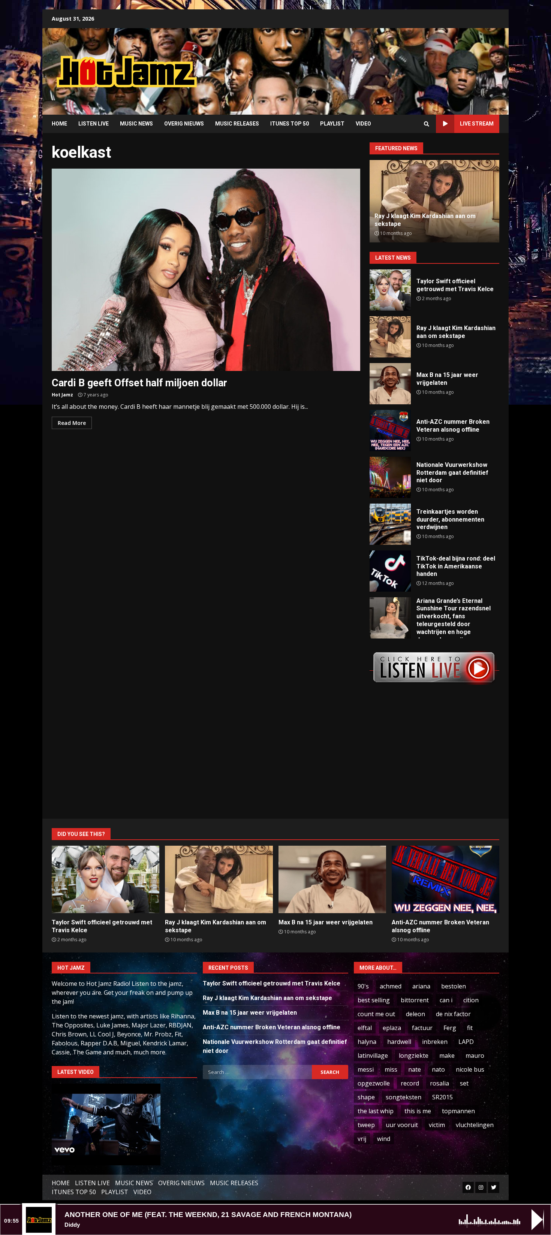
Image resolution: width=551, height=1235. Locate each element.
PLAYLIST (332, 124)
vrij (362, 1139)
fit (470, 1028)
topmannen (458, 1111)
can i (446, 1000)
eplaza (392, 1028)
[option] (434, 201)
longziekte (413, 1055)
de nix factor (453, 1014)
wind (383, 1139)
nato (438, 1069)
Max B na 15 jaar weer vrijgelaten (390, 383)
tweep (366, 1125)
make (447, 1055)
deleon (415, 1014)
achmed (390, 986)
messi (366, 1069)
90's (363, 986)
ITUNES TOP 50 (289, 124)
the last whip (376, 1111)
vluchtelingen (475, 1125)
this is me (417, 1111)
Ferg (449, 1028)
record (410, 1083)
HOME (59, 124)
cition (471, 1000)
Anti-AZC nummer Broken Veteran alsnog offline (390, 430)
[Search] (426, 124)
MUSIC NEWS (136, 124)
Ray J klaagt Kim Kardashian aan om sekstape (390, 336)
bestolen (453, 986)
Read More (72, 422)
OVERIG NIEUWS (184, 124)
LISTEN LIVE (93, 124)
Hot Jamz (62, 395)
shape (366, 1097)
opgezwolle (374, 1083)
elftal (365, 1028)
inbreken (435, 1042)
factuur (422, 1028)
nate (414, 1069)
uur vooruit (402, 1125)
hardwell (399, 1042)
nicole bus (470, 1069)
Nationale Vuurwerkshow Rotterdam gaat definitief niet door (390, 477)
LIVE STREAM (477, 124)
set (464, 1083)
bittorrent (415, 1000)
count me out (376, 1014)
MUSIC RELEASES (237, 124)
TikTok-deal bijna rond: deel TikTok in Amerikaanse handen (390, 571)
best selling (374, 1000)
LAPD (466, 1042)
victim (437, 1125)
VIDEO (363, 124)
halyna (367, 1042)
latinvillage (373, 1055)
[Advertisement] (371, 65)
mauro (475, 1055)
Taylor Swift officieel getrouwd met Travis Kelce (390, 290)
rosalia (439, 1083)
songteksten (403, 1097)
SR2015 (442, 1097)
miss (391, 1069)
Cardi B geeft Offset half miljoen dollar (206, 270)
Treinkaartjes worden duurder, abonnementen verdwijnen (390, 524)
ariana (421, 986)
